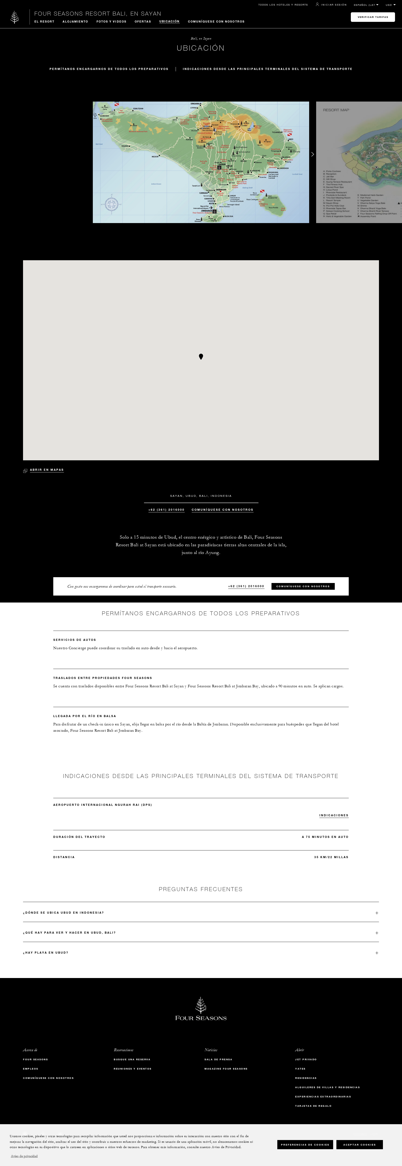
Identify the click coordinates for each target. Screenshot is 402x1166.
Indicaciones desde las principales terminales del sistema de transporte (268, 69)
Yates (300, 1068)
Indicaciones (334, 815)
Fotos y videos (112, 21)
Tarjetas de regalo (313, 1105)
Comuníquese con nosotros (216, 21)
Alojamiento (75, 21)
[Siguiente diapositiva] (312, 155)
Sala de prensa (218, 1059)
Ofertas (143, 21)
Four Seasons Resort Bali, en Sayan (97, 13)
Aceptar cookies (359, 1144)
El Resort (44, 21)
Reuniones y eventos (133, 1068)
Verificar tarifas (373, 17)
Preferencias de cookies (305, 1144)
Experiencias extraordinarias (323, 1096)
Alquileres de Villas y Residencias (327, 1087)
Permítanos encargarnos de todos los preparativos (109, 69)
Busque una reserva (132, 1059)
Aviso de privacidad (24, 1156)
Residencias (306, 1078)
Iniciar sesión (334, 4)
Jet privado (306, 1059)
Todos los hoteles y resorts (283, 4)
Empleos (30, 1068)
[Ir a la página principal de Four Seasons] (15, 17)
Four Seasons (35, 1059)
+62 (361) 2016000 (166, 509)
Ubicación (169, 21)
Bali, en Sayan (201, 38)
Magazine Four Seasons (226, 1068)
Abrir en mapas (47, 469)
